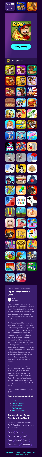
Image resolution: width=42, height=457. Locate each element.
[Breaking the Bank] (32, 146)
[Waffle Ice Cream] (21, 113)
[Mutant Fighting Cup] (10, 234)
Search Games (12, 8)
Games (7, 8)
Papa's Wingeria (18, 408)
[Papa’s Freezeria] (21, 70)
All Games (9, 453)
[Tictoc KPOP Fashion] (10, 244)
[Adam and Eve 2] (21, 234)
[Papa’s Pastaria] (10, 70)
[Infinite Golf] (21, 212)
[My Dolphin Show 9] (10, 135)
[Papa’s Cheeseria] (21, 81)
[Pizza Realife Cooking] (10, 102)
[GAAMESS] (10, 4)
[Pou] (32, 168)
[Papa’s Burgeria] (21, 6)
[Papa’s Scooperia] (32, 81)
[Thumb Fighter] (32, 212)
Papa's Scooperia (18, 403)
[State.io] (10, 201)
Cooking (16, 288)
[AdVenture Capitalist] (21, 168)
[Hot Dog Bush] (32, 91)
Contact (17, 453)
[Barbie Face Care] (10, 223)
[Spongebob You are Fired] (10, 113)
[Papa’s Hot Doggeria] (32, 70)
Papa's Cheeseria (18, 410)
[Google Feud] (21, 201)
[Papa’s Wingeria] (10, 81)
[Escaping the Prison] (10, 157)
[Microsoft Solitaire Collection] (32, 266)
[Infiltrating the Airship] (32, 157)
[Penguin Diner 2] (21, 102)
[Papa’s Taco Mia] (32, 6)
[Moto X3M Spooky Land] (32, 255)
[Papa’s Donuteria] (21, 91)
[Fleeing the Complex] (21, 157)
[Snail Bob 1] (21, 255)
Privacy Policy (26, 453)
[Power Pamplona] (21, 179)
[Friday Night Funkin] (10, 146)
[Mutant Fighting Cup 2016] (32, 190)
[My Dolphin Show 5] (32, 135)
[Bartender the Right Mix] (32, 124)
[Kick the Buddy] (21, 146)
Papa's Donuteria (18, 401)
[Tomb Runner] (21, 244)
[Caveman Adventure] (21, 223)
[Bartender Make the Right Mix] (21, 124)
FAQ (34, 453)
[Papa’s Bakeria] (10, 91)
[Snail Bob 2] (10, 255)
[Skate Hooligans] (21, 266)
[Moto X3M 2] (10, 277)
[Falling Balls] (32, 244)
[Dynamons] (10, 190)
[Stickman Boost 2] (32, 201)
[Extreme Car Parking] (10, 212)
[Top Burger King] (32, 102)
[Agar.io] (32, 234)
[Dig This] (21, 190)
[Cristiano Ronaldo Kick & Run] (21, 277)
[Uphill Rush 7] (32, 223)
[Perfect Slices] (32, 113)
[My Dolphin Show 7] (21, 135)
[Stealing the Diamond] (10, 168)
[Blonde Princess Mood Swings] (10, 124)
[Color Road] (32, 179)
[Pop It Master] (10, 266)
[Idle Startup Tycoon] (10, 179)
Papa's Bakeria (17, 406)
